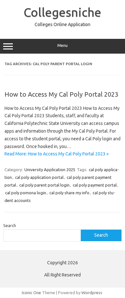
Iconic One (31, 292)
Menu (62, 45)
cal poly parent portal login (44, 185)
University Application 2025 (49, 169)
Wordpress (91, 292)
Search (9, 225)
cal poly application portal (39, 177)
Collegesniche (62, 12)
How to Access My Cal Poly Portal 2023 (61, 94)
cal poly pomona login (25, 192)
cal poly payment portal (95, 185)
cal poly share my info (69, 192)
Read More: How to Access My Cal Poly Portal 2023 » (56, 153)
